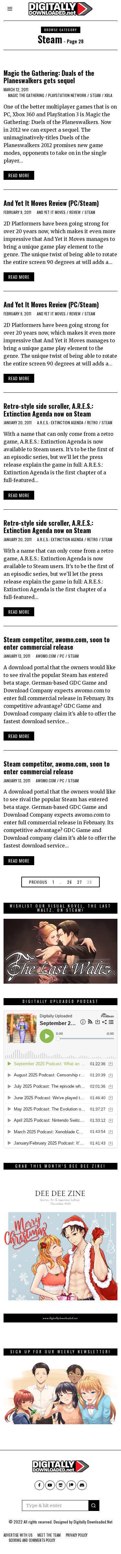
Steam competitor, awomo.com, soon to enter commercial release (57, 643)
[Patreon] (71, 1485)
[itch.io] (61, 1485)
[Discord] (82, 1485)
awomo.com (46, 656)
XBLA (108, 95)
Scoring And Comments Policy (32, 1540)
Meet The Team (49, 1535)
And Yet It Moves (51, 212)
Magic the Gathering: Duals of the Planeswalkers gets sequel (49, 76)
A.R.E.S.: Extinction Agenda (60, 422)
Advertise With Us (18, 1535)
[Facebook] (39, 1485)
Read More (18, 175)
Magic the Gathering (26, 95)
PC (62, 656)
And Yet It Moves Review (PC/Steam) (51, 203)
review (75, 212)
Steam (95, 95)
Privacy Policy (76, 1535)
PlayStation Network (67, 95)
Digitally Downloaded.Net (93, 1521)
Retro (92, 422)
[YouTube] (50, 1485)
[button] (93, 1505)
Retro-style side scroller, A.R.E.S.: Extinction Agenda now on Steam (48, 409)
